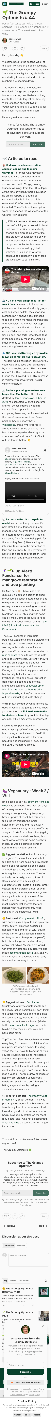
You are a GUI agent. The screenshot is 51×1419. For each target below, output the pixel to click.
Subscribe (34, 4)
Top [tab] (5, 1280)
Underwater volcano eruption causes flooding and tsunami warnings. (21, 169)
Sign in (45, 4)
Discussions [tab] (24, 1280)
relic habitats (9, 655)
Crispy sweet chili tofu (31, 918)
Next (41, 1226)
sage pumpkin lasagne (22, 1025)
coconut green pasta (21, 952)
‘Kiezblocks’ (8, 424)
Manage (17, 1415)
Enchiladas (33, 1002)
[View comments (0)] (15, 48)
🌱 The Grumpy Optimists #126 (17, 1314)
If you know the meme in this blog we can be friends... (16, 1321)
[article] (25, 1297)
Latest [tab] (13, 1280)
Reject (27, 1415)
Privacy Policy (34, 1394)
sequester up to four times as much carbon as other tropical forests (23, 689)
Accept (37, 1415)
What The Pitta (10, 1122)
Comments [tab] (9, 1245)
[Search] (46, 1280)
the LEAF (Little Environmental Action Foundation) (24, 625)
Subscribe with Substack (27, 1382)
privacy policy (33, 1410)
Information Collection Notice (30, 1202)
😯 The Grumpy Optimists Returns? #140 (17, 1290)
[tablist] (14, 1245)
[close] (43, 1326)
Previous (11, 1226)
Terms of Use (39, 1199)
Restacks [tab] (21, 1245)
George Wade (15, 39)
